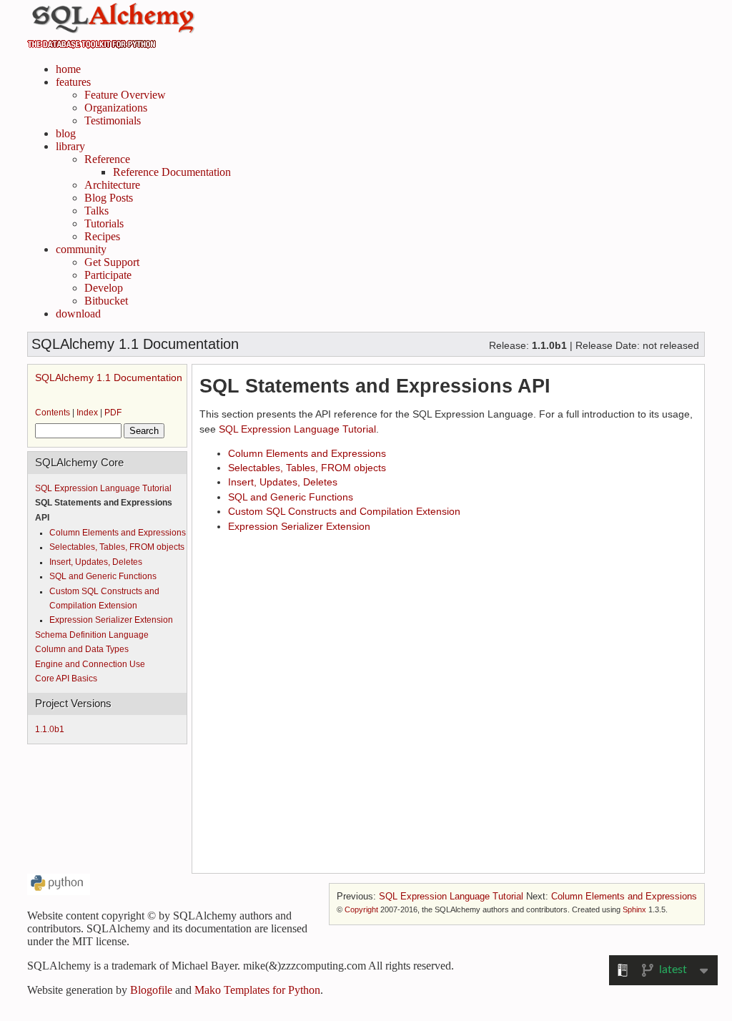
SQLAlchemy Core (79, 462)
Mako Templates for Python (257, 990)
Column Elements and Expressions (117, 532)
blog (66, 133)
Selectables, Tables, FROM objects (116, 547)
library (70, 146)
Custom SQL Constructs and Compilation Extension (344, 511)
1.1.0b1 (49, 729)
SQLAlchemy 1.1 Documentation (108, 377)
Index (87, 413)
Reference (107, 159)
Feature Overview (125, 95)
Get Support (111, 262)
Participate (108, 275)
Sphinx (634, 909)
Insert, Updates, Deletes (95, 562)
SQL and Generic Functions (103, 576)
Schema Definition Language (92, 635)
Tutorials (104, 223)
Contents (52, 413)
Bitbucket (106, 301)
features (73, 82)
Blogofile (151, 990)
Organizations (115, 108)
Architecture (112, 185)
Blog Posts (108, 198)
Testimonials (112, 120)
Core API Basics (66, 678)
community (81, 249)
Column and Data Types (82, 649)
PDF (113, 413)
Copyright (361, 909)
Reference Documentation (172, 172)
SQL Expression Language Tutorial (103, 488)
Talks (96, 210)
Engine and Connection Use (90, 664)
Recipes (102, 236)
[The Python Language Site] (58, 891)
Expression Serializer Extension (111, 620)
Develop (103, 288)
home (68, 69)
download (78, 313)
